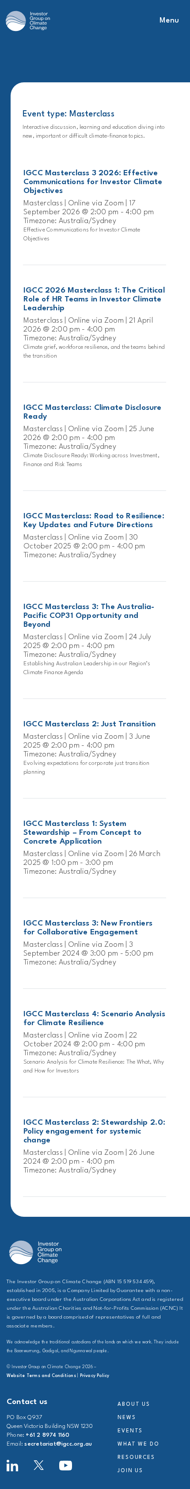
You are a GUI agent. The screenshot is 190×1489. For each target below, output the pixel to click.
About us (134, 1404)
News (127, 1417)
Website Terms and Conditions (41, 1375)
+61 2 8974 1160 (47, 1435)
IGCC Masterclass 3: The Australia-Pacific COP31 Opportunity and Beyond (88, 616)
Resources (136, 1457)
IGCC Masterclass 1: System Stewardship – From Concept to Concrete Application (82, 832)
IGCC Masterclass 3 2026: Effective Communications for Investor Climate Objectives (92, 182)
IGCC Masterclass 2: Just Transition (89, 724)
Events (130, 1431)
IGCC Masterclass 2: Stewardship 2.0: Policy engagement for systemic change (94, 1131)
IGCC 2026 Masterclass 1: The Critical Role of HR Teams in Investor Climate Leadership (94, 299)
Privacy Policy (95, 1375)
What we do (139, 1444)
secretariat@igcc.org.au (58, 1444)
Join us (130, 1471)
